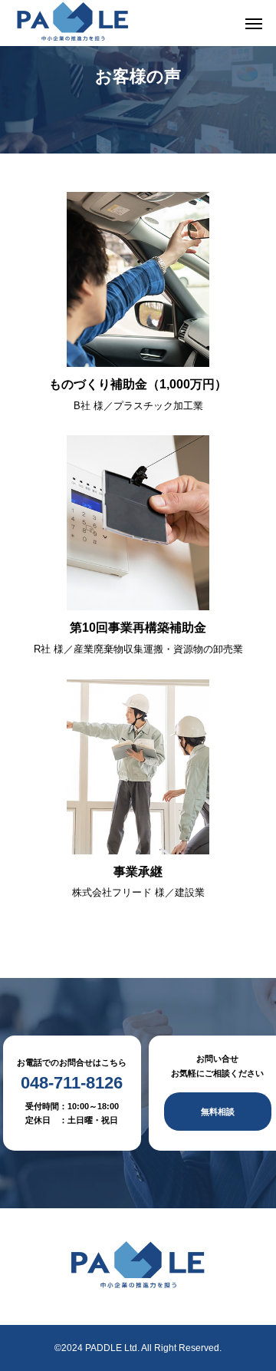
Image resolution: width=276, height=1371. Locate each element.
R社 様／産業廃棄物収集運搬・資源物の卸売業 (138, 649)
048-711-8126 (72, 1083)
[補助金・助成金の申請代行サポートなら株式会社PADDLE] (72, 23)
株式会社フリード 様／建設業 (138, 892)
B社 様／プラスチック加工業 (138, 405)
